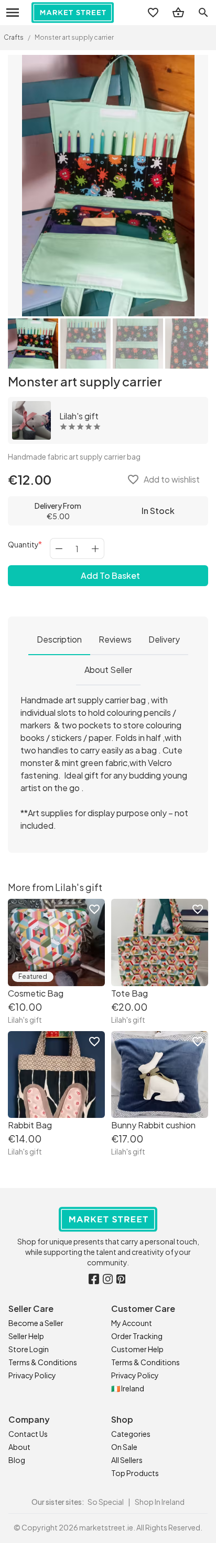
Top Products (135, 1473)
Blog (16, 1460)
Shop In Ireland (160, 1501)
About (19, 1446)
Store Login (28, 1349)
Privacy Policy (32, 1375)
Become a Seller (35, 1323)
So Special (106, 1501)
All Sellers (127, 1460)
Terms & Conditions (42, 1362)
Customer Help (137, 1349)
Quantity (23, 544)
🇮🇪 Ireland (127, 1388)
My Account (131, 1323)
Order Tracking (137, 1336)
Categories (130, 1433)
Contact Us (28, 1433)
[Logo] (72, 12)
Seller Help (26, 1336)
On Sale (124, 1446)
